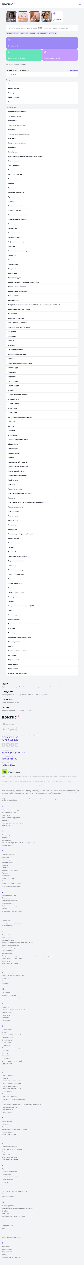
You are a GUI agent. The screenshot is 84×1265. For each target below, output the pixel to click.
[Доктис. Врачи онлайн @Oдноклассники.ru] (12, 745)
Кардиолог (6, 935)
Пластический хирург (10, 1086)
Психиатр (5, 1094)
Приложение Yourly (26, 695)
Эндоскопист (7, 1252)
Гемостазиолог (7, 862)
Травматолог (6, 1174)
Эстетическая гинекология (12, 1257)
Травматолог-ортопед (10, 1177)
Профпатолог (7, 1091)
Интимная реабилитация (11, 923)
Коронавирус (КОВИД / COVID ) (13, 958)
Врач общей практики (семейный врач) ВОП (18, 843)
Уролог (4, 1194)
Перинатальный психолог (11, 1081)
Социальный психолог (10, 1152)
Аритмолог (6, 826)
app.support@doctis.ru (14, 752)
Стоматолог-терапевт (10, 1160)
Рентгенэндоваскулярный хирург (14, 1129)
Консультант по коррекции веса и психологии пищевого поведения (27, 956)
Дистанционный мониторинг (13, 911)
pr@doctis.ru (9, 765)
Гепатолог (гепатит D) (10, 870)
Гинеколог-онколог (9, 878)
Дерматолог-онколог (10, 901)
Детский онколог (8, 903)
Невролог (5, 1007)
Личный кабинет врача (10, 703)
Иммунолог (6, 920)
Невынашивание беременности (14, 1010)
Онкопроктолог (7, 1037)
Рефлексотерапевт (9, 1135)
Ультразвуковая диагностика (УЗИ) (15, 1191)
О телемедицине (42, 695)
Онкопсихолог (7, 1040)
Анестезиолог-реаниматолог (12, 823)
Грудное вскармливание (11, 886)
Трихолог (5, 1182)
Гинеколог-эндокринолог (11, 883)
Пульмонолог (7, 1112)
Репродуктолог (7, 1132)
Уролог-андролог (8, 1196)
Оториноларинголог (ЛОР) (12, 1061)
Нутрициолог (7, 1020)
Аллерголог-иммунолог (11, 818)
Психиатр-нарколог (9, 1097)
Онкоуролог (6, 1043)
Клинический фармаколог (12, 948)
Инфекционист (7, 926)
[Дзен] (3, 745)
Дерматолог (6, 898)
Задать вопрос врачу (9, 687)
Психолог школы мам (10, 1107)
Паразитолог (6, 1073)
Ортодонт (5, 1050)
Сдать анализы (43, 687)
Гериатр (5, 873)
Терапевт (5, 1169)
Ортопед (5, 1053)
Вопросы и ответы (8, 710)
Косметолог (6, 961)
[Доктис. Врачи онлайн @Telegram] (8, 745)
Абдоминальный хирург (11, 810)
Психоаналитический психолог (13, 1099)
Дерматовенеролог (9, 895)
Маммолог (6, 993)
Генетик (5, 865)
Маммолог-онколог (9, 995)
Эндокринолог (7, 1249)
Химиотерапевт (7, 1225)
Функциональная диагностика (13, 1216)
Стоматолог (6, 1154)
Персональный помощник (12, 1083)
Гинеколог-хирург (8, 881)
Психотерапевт (7, 1110)
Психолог (5, 1102)
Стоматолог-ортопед (9, 1157)
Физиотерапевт (7, 1206)
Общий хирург (7, 1029)
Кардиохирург (7, 937)
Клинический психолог (10, 945)
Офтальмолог (7, 1064)
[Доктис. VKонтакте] (16, 745)
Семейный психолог (9, 1146)
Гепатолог (5, 868)
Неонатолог (6, 1015)
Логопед (5, 983)
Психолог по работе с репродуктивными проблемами (22, 1104)
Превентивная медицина (11, 1089)
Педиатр (5, 1078)
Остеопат (5, 1056)
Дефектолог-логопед (9, 906)
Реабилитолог (7, 1122)
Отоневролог (7, 1058)
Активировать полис (9, 695)
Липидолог (6, 981)
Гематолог (5, 857)
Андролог (5, 820)
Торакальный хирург (9, 1171)
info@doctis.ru (9, 759)
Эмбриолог (6, 1246)
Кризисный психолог (10, 964)
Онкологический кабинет (11, 1035)
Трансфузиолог (7, 1179)
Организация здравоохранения (14, 1048)
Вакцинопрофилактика (10, 835)
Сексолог (5, 1144)
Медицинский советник (11, 998)
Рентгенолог (6, 1127)
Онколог (5, 1032)
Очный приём (55, 687)
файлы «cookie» (46, 790)
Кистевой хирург (8, 940)
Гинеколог (6, 876)
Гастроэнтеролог (8, 854)
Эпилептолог (7, 1254)
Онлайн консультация (27, 687)
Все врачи (74, 70)
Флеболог (5, 1211)
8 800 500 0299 (10, 737)
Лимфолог (6, 978)
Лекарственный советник (11, 973)
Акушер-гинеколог (9, 812)
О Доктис (20, 710)
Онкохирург (6, 1045)
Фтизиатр (5, 1214)
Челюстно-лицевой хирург (12, 1237)
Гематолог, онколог (9, 860)
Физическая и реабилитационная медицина (18, 1208)
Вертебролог (7, 837)
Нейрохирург (7, 1012)
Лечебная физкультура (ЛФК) (13, 976)
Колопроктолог (7, 951)
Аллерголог (6, 815)
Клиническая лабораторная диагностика (17, 943)
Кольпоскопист (7, 953)
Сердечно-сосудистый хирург (13, 1149)
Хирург (4, 1228)
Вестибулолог (7, 840)
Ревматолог (6, 1124)
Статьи (28, 710)
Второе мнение (7, 845)
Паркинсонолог (8, 1075)
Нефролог (5, 1018)
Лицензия (5, 781)
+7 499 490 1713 (10, 740)
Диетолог (5, 908)
